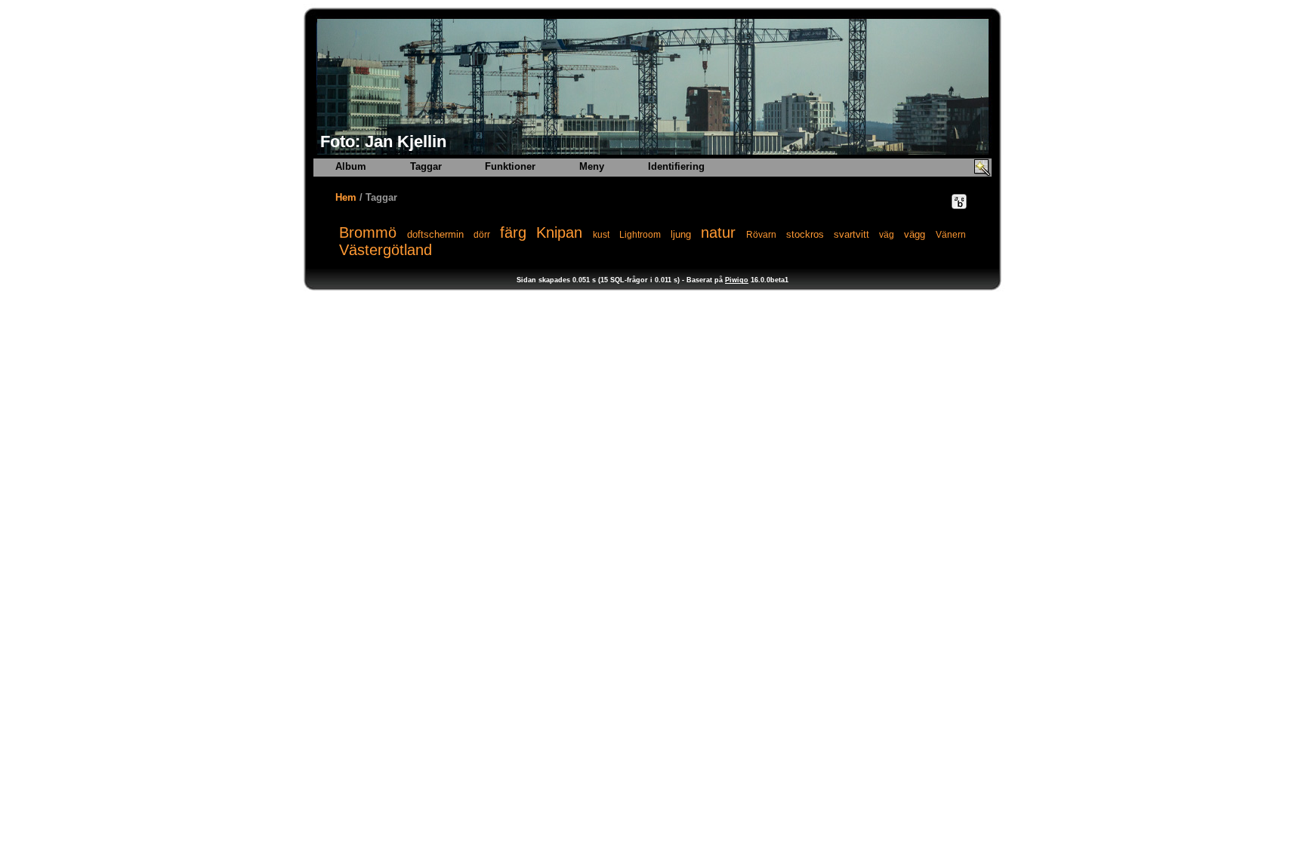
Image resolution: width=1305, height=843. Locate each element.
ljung (681, 234)
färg (513, 232)
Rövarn (761, 234)
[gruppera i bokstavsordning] (959, 201)
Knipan (559, 232)
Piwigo (736, 280)
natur (718, 232)
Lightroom (640, 234)
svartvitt (851, 234)
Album (350, 166)
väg (886, 234)
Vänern (951, 234)
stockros (805, 234)
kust (601, 234)
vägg (914, 234)
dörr (482, 234)
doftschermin (435, 234)
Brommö (367, 232)
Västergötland (385, 250)
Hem (345, 197)
